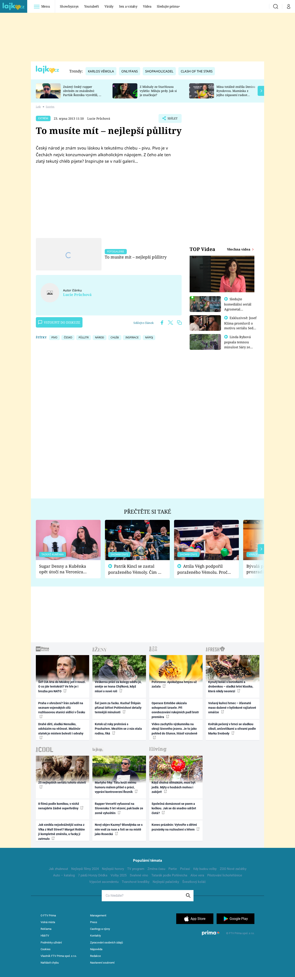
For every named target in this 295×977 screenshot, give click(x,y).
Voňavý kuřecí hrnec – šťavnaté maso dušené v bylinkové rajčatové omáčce (232, 707)
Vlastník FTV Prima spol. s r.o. (59, 956)
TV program (135, 869)
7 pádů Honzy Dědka (92, 875)
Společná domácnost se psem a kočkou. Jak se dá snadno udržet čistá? (174, 808)
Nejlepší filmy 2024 (85, 869)
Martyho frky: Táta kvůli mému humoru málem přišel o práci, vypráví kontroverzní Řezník (115, 787)
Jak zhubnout (58, 869)
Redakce (95, 956)
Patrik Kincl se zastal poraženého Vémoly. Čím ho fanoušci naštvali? (135, 569)
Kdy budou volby (205, 869)
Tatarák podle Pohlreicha (169, 875)
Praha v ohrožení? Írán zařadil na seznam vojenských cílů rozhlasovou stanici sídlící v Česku (61, 707)
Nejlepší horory (113, 869)
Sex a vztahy (128, 6)
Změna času (156, 869)
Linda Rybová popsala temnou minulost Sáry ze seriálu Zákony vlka (239, 344)
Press (93, 922)
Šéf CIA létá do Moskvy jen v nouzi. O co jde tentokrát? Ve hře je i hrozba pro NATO (62, 686)
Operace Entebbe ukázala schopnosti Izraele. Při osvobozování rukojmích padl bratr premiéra (175, 710)
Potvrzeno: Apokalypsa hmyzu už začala (174, 684)
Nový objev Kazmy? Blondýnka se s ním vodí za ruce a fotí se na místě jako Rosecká (119, 829)
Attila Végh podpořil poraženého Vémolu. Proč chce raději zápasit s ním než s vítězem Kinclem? (202, 569)
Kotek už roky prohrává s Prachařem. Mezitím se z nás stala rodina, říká (118, 728)
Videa (147, 6)
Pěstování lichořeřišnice (224, 875)
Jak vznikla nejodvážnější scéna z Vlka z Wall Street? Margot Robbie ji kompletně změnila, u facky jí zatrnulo (61, 831)
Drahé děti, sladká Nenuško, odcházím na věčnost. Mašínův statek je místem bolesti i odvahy (60, 728)
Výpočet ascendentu (104, 882)
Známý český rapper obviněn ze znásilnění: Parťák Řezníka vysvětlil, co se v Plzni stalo (82, 93)
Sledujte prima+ (168, 6)
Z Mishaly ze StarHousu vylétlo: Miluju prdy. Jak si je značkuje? (158, 91)
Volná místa (48, 922)
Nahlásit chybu (50, 962)
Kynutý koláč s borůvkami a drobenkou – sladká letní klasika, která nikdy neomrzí (230, 686)
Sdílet (172, 119)
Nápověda (96, 949)
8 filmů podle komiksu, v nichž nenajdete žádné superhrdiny (58, 806)
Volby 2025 (119, 875)
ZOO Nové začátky (233, 869)
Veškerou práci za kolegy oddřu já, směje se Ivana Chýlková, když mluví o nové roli (118, 686)
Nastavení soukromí (102, 962)
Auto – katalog (64, 875)
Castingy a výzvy (100, 928)
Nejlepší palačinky (166, 882)
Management (98, 915)
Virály (109, 6)
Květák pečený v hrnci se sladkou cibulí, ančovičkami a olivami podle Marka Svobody (232, 728)
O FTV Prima (48, 915)
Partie (172, 869)
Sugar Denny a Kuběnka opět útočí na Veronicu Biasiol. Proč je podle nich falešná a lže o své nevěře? (64, 569)
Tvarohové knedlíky (135, 882)
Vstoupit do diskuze (62, 322)
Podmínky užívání (51, 942)
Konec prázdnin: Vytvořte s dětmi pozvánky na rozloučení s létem (174, 827)
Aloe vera (197, 875)
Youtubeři (91, 6)
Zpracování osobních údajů (106, 942)
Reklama (46, 928)
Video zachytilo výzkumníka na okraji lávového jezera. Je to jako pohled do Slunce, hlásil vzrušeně (174, 728)
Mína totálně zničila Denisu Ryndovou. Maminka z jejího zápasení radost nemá (235, 93)
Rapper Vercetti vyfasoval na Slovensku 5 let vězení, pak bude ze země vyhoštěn (119, 808)
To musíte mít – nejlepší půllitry (136, 257)
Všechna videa (239, 249)
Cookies (46, 949)
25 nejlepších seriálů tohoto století (62, 782)
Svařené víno (139, 875)
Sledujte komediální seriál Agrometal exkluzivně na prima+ (237, 309)
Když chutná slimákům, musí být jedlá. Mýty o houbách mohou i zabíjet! (173, 787)
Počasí (185, 869)
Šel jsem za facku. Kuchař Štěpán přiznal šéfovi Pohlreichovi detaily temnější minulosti (118, 707)
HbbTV (45, 935)
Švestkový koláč (194, 882)
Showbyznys (69, 6)
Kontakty (95, 935)
